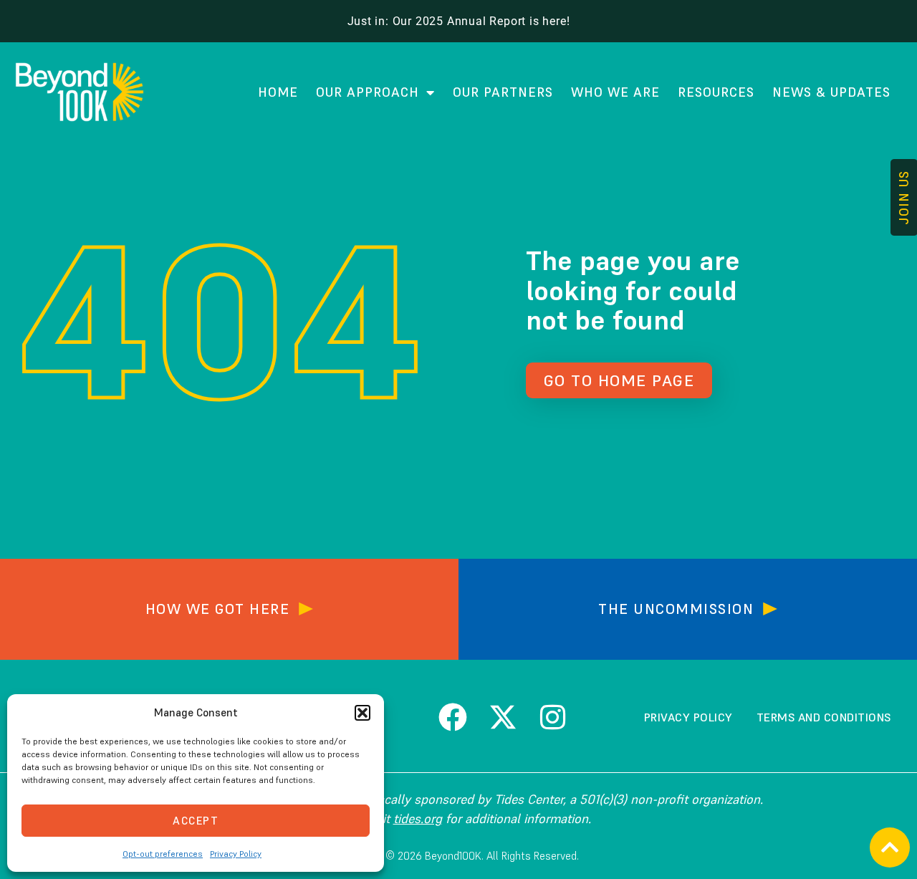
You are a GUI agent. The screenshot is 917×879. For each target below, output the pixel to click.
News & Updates (831, 92)
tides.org (417, 818)
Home (278, 92)
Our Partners (503, 92)
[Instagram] (553, 717)
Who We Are (615, 92)
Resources (716, 92)
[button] (362, 713)
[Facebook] (452, 717)
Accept (196, 820)
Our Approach (367, 92)
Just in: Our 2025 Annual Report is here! (458, 21)
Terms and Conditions (824, 717)
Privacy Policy (235, 853)
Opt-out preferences (163, 853)
